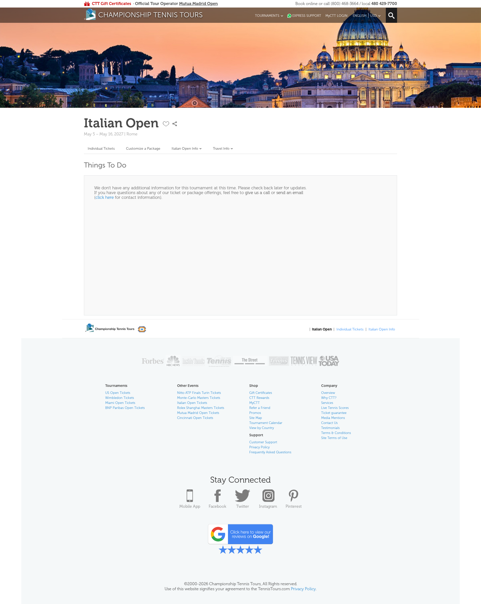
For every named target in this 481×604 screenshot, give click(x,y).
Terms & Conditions (336, 433)
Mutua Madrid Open (198, 3)
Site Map (255, 418)
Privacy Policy (259, 447)
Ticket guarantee (333, 413)
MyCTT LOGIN (336, 16)
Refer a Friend (259, 408)
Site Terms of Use (334, 438)
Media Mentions (333, 418)
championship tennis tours (150, 15)
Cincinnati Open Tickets (195, 418)
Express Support (306, 16)
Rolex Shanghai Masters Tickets (200, 408)
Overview (328, 393)
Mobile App (189, 506)
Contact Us (329, 423)
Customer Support (263, 442)
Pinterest (294, 506)
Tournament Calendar (265, 423)
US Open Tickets (117, 393)
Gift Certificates (260, 393)
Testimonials (330, 428)
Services (327, 403)
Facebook (217, 506)
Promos (255, 413)
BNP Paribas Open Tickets (125, 408)
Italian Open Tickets (192, 403)
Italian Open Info (185, 148)
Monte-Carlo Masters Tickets (198, 398)
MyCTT (254, 403)
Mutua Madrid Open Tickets (198, 413)
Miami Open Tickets (120, 403)
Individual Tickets (101, 148)
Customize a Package (143, 148)
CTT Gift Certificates (111, 3)
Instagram (268, 506)
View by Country (261, 428)
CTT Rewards (259, 398)
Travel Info (221, 148)
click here (104, 197)
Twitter (242, 506)
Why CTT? (328, 398)
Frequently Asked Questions (270, 452)
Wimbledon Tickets (119, 398)
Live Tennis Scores (335, 408)
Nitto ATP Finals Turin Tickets (199, 393)
